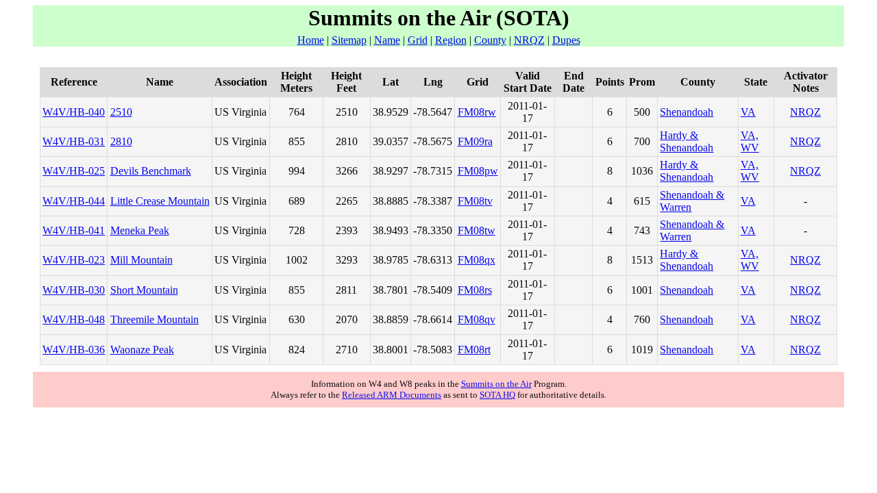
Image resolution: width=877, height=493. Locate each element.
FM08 (471, 112)
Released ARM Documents (391, 395)
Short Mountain (144, 290)
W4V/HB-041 (73, 230)
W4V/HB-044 (73, 201)
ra (488, 141)
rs (488, 290)
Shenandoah (686, 112)
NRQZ (529, 40)
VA (748, 112)
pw (491, 171)
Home (310, 40)
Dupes (566, 40)
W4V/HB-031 (73, 141)
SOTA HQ (497, 395)
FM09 (471, 141)
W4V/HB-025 (73, 171)
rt (487, 349)
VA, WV (750, 141)
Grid (418, 40)
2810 (121, 141)
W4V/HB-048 (73, 319)
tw (489, 230)
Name (387, 40)
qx (489, 260)
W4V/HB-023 (73, 260)
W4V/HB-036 (73, 349)
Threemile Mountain (154, 319)
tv (488, 201)
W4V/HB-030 (73, 290)
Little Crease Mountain (160, 201)
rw (490, 112)
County (490, 40)
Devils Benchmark (150, 171)
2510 (121, 112)
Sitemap (349, 40)
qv (489, 319)
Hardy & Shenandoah (686, 141)
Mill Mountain (141, 260)
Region (451, 40)
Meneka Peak (139, 230)
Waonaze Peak (142, 349)
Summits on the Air (496, 384)
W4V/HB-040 (73, 112)
